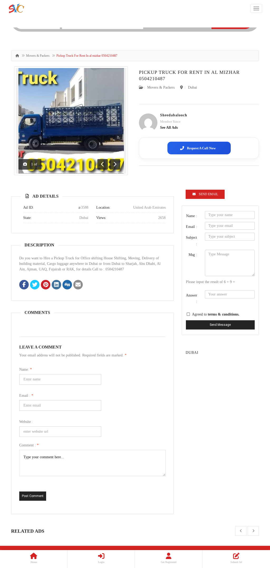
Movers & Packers (38, 56)
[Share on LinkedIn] (56, 285)
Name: (25, 369)
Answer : (191, 298)
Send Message (220, 325)
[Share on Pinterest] (45, 285)
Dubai (192, 87)
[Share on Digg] (67, 285)
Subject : (191, 241)
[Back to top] (252, 535)
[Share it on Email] (78, 285)
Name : (191, 216)
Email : (26, 396)
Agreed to (215, 314)
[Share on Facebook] (24, 285)
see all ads (169, 128)
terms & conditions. (223, 314)
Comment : (29, 445)
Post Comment (33, 496)
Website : (26, 422)
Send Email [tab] (208, 194)
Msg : (193, 255)
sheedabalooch (173, 115)
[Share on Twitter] (35, 285)
